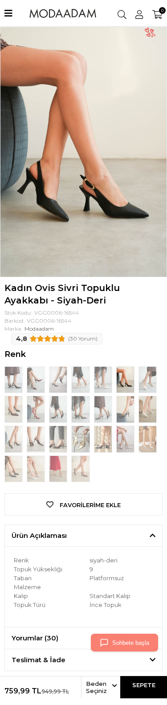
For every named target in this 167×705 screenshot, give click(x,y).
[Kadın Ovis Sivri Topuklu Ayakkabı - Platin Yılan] (104, 408)
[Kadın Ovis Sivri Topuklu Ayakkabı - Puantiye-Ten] (59, 467)
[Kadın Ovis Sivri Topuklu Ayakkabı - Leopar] (81, 408)
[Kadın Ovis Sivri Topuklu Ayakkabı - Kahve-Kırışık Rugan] (36, 438)
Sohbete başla (130, 642)
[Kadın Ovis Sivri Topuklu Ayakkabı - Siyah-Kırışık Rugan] (14, 438)
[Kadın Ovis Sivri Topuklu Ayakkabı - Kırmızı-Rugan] (36, 408)
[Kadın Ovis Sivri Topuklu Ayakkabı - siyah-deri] (126, 378)
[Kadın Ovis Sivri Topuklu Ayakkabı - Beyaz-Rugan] (104, 378)
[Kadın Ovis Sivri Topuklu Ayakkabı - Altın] (81, 438)
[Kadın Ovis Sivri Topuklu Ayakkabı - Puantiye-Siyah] (14, 467)
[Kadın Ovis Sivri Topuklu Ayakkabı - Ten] (147, 438)
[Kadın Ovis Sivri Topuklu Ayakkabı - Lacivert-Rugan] (59, 378)
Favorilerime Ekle (89, 504)
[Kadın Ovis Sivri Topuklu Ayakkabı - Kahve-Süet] (59, 438)
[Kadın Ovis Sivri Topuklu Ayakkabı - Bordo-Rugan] (36, 378)
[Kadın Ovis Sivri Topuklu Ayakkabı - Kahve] (14, 408)
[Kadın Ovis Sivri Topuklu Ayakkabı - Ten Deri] (147, 378)
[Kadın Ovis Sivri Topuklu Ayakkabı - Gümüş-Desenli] (126, 438)
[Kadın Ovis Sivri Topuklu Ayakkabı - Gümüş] (147, 408)
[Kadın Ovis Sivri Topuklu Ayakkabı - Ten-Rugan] (81, 378)
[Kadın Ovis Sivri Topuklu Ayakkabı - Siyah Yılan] (126, 408)
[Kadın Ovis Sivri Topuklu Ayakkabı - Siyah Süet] (59, 408)
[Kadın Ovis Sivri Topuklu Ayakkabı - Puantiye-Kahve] (80, 467)
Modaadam (39, 328)
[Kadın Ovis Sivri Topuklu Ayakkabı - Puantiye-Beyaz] (36, 467)
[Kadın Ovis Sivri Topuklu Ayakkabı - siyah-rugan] (14, 378)
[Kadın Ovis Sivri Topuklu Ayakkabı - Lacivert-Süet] (104, 438)
